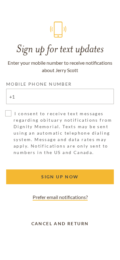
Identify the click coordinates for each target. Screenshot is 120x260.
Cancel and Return (60, 223)
